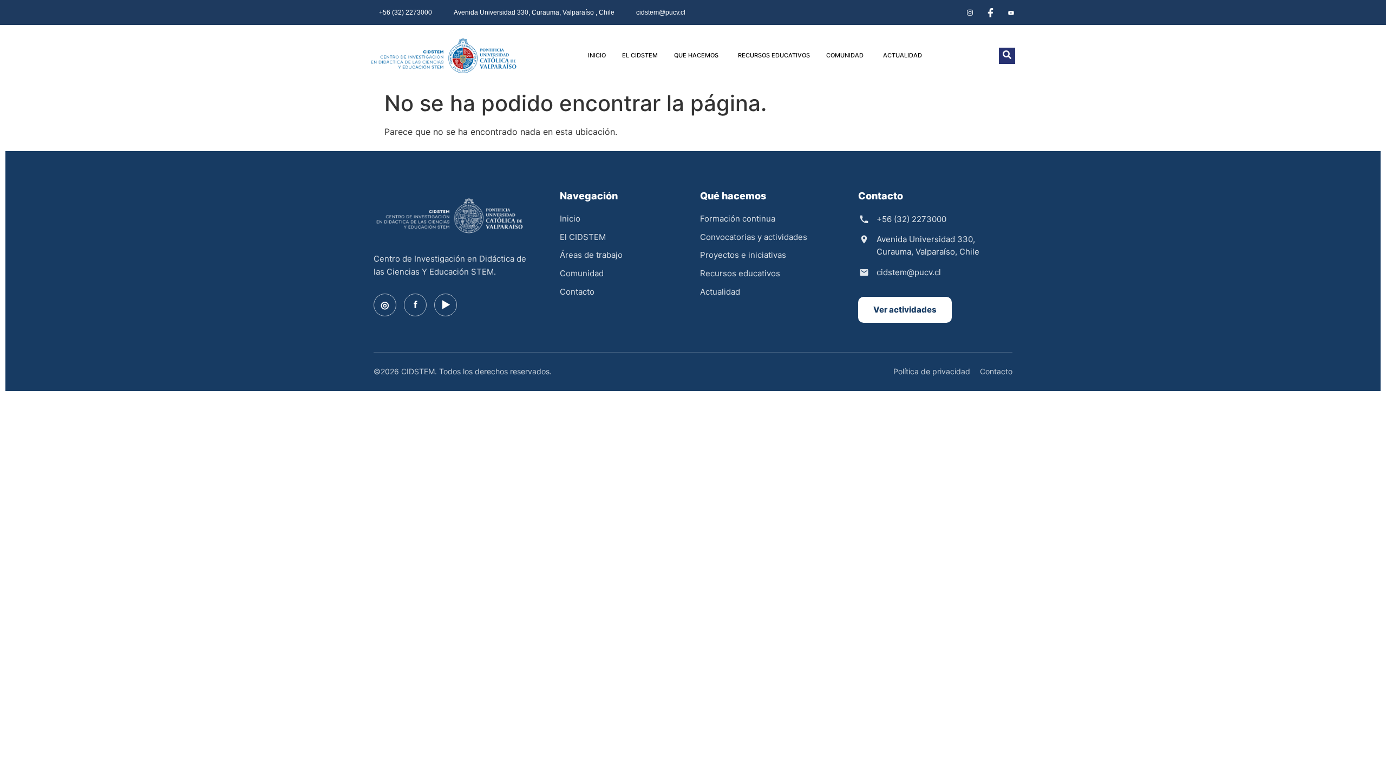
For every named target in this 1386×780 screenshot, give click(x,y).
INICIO (597, 55)
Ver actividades (905, 309)
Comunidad (582, 273)
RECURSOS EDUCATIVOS (774, 55)
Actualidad (720, 292)
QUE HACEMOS (696, 55)
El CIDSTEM (583, 237)
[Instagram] (970, 12)
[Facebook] (990, 12)
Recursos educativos (740, 273)
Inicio (570, 218)
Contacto (577, 292)
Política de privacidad (931, 371)
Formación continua (737, 218)
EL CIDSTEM (640, 55)
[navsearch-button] (1007, 56)
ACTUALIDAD (902, 55)
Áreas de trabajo (591, 255)
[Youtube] (1011, 12)
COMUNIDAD (845, 55)
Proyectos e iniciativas (743, 255)
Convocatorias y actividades (753, 237)
